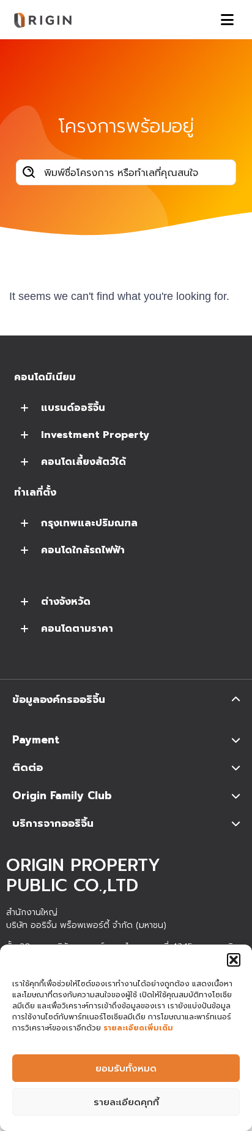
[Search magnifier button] (28, 172)
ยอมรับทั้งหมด (126, 1068)
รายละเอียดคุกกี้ (126, 1102)
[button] (234, 960)
